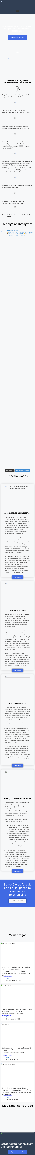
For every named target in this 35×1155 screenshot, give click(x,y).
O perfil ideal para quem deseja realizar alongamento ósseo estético (16, 1089)
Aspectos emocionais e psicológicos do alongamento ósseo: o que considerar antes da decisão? (16, 969)
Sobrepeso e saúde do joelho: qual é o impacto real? (17, 1049)
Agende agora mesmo (17, 901)
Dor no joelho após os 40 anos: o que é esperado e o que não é (17, 1010)
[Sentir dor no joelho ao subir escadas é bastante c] (6, 353)
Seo (7, 978)
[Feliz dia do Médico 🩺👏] (17, 240)
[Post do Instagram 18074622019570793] (29, 241)
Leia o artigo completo (7, 976)
